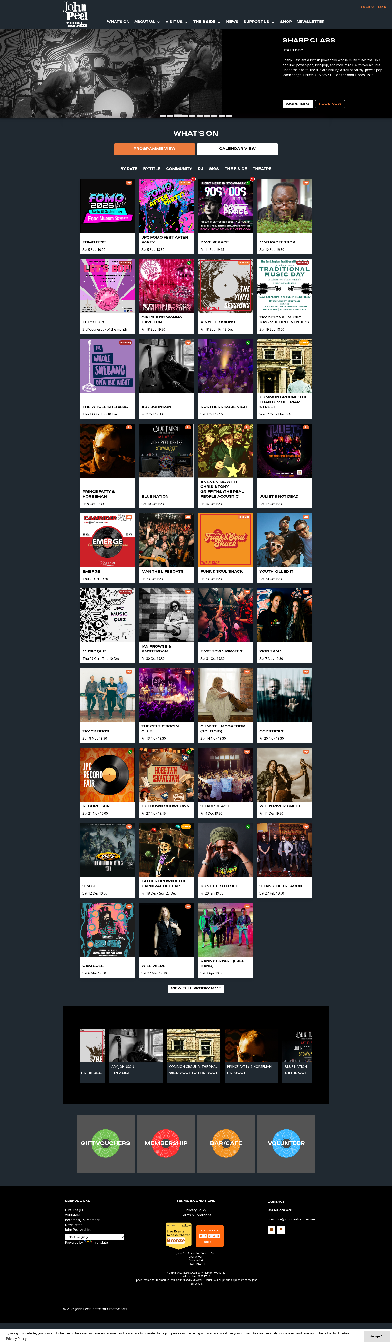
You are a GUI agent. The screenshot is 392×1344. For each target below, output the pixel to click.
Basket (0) (367, 7)
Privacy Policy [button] (16, 1339)
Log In (382, 7)
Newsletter (311, 22)
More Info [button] (297, 104)
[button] (271, 1230)
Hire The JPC (74, 1210)
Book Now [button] (330, 104)
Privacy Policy (196, 1210)
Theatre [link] (262, 169)
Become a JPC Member (82, 1220)
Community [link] (179, 169)
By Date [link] (128, 169)
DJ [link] (200, 169)
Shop (286, 22)
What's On (118, 22)
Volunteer (72, 1215)
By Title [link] (151, 169)
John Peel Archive (78, 1229)
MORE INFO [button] (105, 1145)
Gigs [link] (214, 169)
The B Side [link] (236, 169)
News (232, 22)
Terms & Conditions (196, 1201)
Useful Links (77, 1201)
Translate (100, 1242)
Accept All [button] (377, 1336)
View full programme (196, 988)
